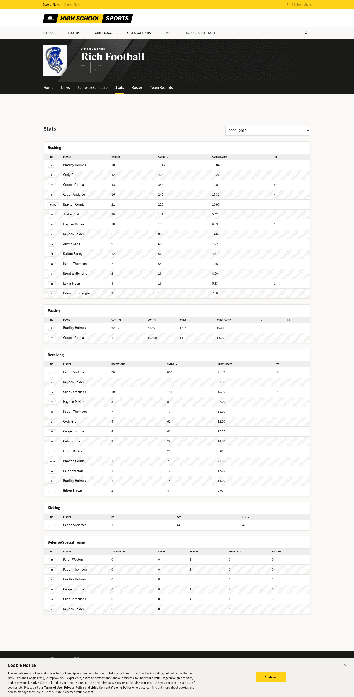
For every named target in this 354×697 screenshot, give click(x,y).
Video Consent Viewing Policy (111, 687)
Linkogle (76, 293)
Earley (73, 254)
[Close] (346, 665)
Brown (72, 490)
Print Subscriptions (299, 4)
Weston (73, 471)
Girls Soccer (105, 33)
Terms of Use (53, 687)
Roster (137, 87)
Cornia (73, 184)
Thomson (75, 263)
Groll (71, 175)
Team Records (161, 87)
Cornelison (74, 392)
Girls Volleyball (140, 33)
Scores (201, 33)
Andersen (75, 194)
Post (71, 214)
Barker (72, 451)
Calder (73, 234)
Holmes (74, 165)
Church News (72, 4)
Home (48, 87)
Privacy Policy (74, 687)
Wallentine (75, 273)
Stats (119, 87)
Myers (72, 283)
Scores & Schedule (93, 87)
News (65, 87)
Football (75, 33)
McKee (73, 224)
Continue (271, 677)
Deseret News (51, 4)
